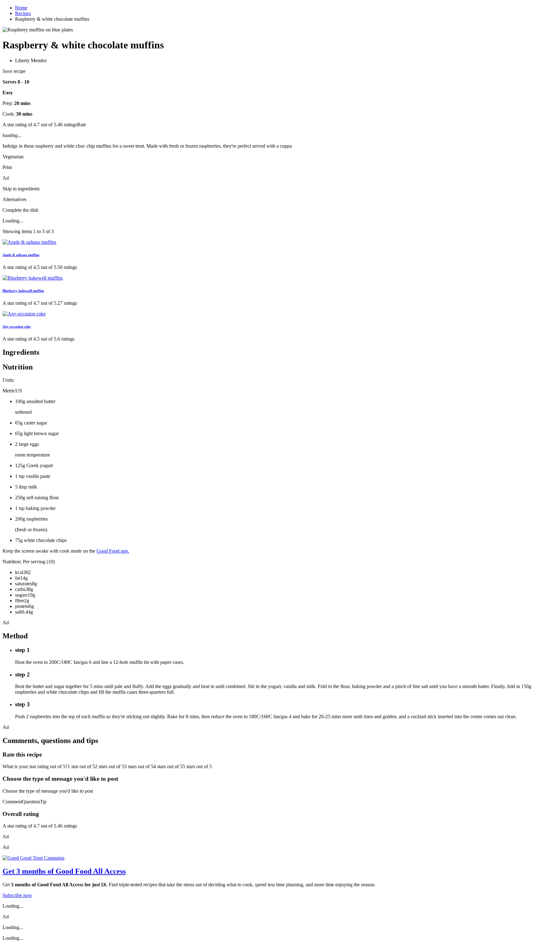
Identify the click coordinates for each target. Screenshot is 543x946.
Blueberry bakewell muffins (23, 291)
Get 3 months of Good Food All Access (64, 871)
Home (21, 7)
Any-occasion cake (17, 326)
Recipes (23, 13)
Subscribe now (17, 895)
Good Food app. (112, 551)
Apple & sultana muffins (21, 255)
